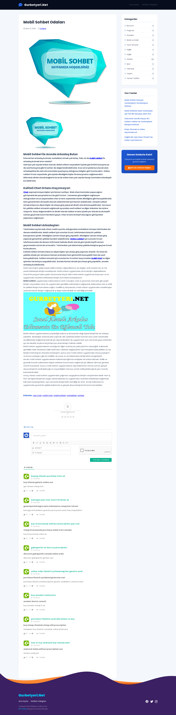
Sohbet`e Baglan (149, 4)
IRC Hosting (23, 709)
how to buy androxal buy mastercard (50, 642)
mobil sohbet (59, 395)
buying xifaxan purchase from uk (48, 476)
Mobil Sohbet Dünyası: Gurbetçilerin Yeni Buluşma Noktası (136, 103)
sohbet (81, 395)
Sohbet (43, 28)
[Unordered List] (50, 442)
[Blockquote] (53, 442)
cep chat (37, 395)
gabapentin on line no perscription (49, 547)
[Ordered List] (47, 442)
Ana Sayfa (134, 4)
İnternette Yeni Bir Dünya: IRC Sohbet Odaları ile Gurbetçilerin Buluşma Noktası (138, 121)
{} (63, 443)
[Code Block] (57, 442)
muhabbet (72, 395)
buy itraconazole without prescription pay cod (55, 524)
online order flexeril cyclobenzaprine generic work (57, 571)
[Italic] (37, 442)
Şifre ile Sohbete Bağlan (140, 168)
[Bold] (33, 442)
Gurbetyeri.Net (36, 5)
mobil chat (47, 395)
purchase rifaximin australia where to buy (53, 619)
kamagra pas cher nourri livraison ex (50, 500)
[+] (67, 443)
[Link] (60, 442)
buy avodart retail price (43, 595)
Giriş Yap (29, 427)
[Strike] (43, 442)
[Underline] (40, 442)
